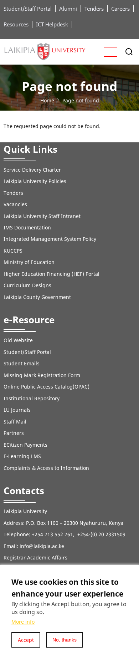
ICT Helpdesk (52, 24)
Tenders (94, 8)
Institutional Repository (32, 398)
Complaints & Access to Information (46, 468)
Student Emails (22, 363)
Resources (16, 24)
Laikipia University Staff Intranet (42, 216)
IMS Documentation (27, 227)
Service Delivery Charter (32, 169)
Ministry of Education (29, 262)
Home (47, 100)
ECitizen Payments (26, 444)
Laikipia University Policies (35, 181)
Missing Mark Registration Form (42, 375)
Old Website (18, 340)
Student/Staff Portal (28, 8)
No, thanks (64, 640)
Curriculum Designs (27, 285)
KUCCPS (13, 250)
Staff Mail (15, 421)
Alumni (68, 8)
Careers (120, 8)
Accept (26, 640)
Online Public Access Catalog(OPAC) (46, 386)
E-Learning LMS (22, 456)
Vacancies (15, 204)
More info (23, 621)
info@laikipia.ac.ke (42, 546)
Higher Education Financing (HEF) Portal (51, 273)
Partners (14, 433)
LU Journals (17, 409)
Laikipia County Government (37, 297)
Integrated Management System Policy (50, 238)
